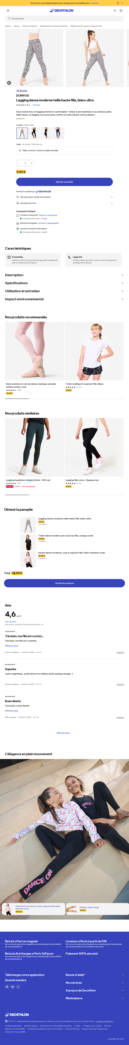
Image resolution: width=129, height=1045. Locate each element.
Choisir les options (64, 583)
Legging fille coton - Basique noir (82, 480)
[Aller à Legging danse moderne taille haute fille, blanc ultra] (28, 525)
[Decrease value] (19, 163)
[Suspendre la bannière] (118, 3)
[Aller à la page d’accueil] (61, 10)
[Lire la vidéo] (9, 83)
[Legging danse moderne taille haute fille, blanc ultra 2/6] (95, 58)
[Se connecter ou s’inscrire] (115, 11)
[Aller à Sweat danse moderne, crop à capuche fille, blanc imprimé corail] (28, 559)
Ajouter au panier (64, 182)
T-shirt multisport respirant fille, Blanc (85, 384)
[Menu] (8, 11)
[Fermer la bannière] (122, 3)
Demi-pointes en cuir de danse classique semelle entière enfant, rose (31, 385)
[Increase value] (31, 163)
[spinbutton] (25, 162)
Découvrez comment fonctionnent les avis (22, 624)
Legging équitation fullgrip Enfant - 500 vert (28, 480)
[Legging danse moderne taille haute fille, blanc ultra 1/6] (34, 58)
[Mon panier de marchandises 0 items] (121, 11)
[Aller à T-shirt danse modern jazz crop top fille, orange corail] (28, 542)
